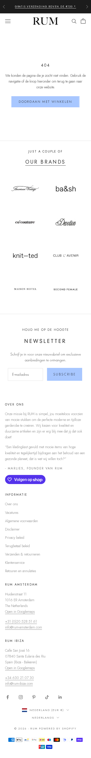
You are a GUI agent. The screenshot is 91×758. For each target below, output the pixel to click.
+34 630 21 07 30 (19, 677)
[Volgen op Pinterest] (33, 697)
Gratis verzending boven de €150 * (45, 6)
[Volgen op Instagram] (20, 697)
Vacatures (11, 512)
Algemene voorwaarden (21, 520)
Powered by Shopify (58, 728)
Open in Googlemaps (20, 611)
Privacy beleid (14, 537)
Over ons (11, 504)
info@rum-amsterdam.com (23, 627)
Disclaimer (12, 529)
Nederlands (43, 718)
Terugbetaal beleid (17, 545)
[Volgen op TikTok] (47, 697)
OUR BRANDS (45, 162)
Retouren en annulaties (20, 570)
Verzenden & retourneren (22, 554)
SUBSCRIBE (64, 374)
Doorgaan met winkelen (45, 101)
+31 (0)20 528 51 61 (21, 621)
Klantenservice (15, 562)
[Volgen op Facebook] (7, 697)
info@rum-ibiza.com (19, 683)
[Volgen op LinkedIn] (60, 697)
